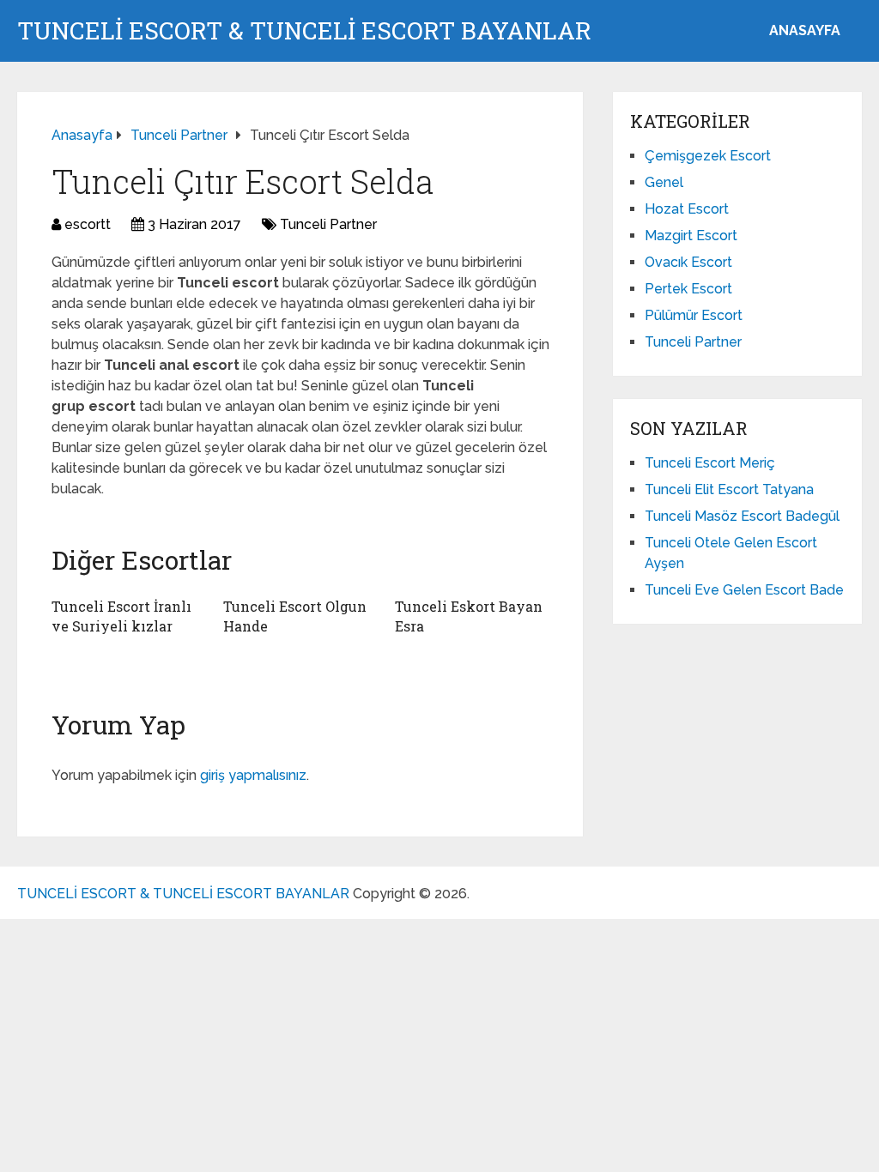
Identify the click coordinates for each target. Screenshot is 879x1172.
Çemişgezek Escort (708, 156)
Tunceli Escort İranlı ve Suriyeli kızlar (121, 615)
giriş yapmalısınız (253, 775)
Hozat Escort (687, 209)
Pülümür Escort (694, 315)
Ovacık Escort (688, 262)
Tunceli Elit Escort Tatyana (729, 489)
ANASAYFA (804, 30)
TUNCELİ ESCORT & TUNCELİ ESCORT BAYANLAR (304, 31)
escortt (87, 224)
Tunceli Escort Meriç (710, 463)
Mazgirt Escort (691, 235)
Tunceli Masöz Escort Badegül (742, 516)
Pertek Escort (688, 289)
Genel (664, 182)
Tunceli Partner (328, 224)
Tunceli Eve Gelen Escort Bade (744, 590)
